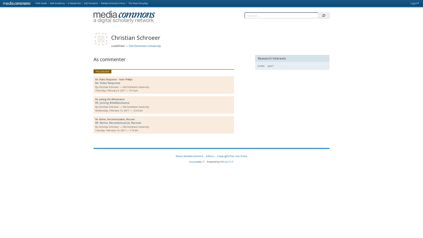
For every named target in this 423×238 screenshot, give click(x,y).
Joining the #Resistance (112, 99)
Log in (414, 3)
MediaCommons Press (113, 3)
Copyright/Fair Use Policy (232, 156)
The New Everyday (138, 3)
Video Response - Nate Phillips (116, 79)
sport (271, 65)
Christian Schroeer (109, 87)
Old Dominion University (145, 46)
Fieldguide (102, 71)
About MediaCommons (189, 156)
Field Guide (41, 3)
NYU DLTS (225, 161)
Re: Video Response (107, 83)
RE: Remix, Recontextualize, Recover (118, 123)
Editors (210, 156)
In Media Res (74, 3)
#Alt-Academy (57, 3)
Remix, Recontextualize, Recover (117, 119)
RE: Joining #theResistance (112, 103)
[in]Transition (91, 3)
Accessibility (195, 161)
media (261, 65)
